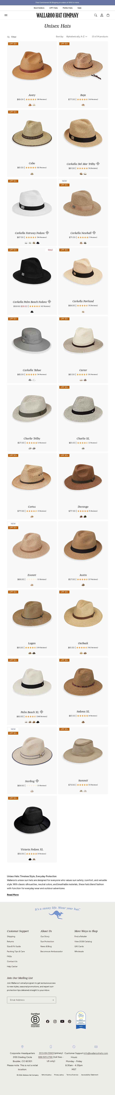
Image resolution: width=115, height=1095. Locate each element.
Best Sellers (39, 8)
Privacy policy (59, 1075)
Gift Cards (79, 946)
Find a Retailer (80, 936)
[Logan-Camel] (30, 653)
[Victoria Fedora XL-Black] (30, 859)
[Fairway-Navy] (38, 243)
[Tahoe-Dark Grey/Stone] (30, 380)
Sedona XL (83, 711)
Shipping (11, 936)
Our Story (45, 936)
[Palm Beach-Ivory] (26, 722)
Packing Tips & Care (16, 951)
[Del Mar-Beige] (81, 174)
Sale (79, 8)
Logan (32, 643)
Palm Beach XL (30, 712)
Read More (13, 894)
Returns (10, 941)
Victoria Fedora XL (32, 849)
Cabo (32, 163)
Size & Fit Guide (14, 946)
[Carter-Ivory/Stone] (81, 380)
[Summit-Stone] (85, 791)
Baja (83, 95)
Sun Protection (47, 941)
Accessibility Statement (89, 1075)
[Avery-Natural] (34, 105)
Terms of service (72, 1075)
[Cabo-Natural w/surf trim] (32, 174)
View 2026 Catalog (83, 941)
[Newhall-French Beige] (81, 243)
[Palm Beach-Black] (38, 722)
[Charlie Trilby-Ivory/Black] (34, 448)
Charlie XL (83, 438)
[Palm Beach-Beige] (30, 722)
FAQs (9, 956)
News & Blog (46, 946)
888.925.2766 (45, 1057)
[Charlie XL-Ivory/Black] (83, 448)
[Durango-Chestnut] (81, 516)
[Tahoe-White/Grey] (34, 380)
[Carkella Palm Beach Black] (32, 312)
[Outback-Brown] (85, 653)
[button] (6, 15)
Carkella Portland (83, 301)
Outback (83, 643)
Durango (83, 507)
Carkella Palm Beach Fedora (30, 302)
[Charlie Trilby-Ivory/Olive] (30, 448)
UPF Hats (53, 8)
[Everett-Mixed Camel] (32, 585)
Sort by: (60, 36)
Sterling (30, 781)
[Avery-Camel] (30, 105)
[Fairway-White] (26, 243)
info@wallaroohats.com (96, 1053)
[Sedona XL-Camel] (83, 722)
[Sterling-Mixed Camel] (32, 791)
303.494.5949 (46, 1053)
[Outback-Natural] (81, 653)
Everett (32, 575)
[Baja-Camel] (83, 105)
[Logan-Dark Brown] (34, 653)
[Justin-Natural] (83, 585)
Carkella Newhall (81, 233)
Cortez (32, 507)
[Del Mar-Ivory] (85, 174)
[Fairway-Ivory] (30, 243)
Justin (83, 575)
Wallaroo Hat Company (31, 1075)
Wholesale (79, 951)
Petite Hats (68, 8)
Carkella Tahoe (32, 370)
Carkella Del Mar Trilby (81, 164)
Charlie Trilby (32, 438)
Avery (31, 95)
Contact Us (12, 961)
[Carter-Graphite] (85, 380)
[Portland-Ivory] (83, 312)
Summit (83, 780)
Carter (83, 370)
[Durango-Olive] (85, 516)
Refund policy (46, 1075)
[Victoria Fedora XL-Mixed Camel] (34, 859)
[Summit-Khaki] (81, 791)
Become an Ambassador (52, 951)
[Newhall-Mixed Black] (85, 243)
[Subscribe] (53, 1000)
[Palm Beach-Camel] (34, 722)
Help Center (12, 966)
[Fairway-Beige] (34, 243)
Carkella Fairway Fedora (30, 233)
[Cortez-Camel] (32, 516)
